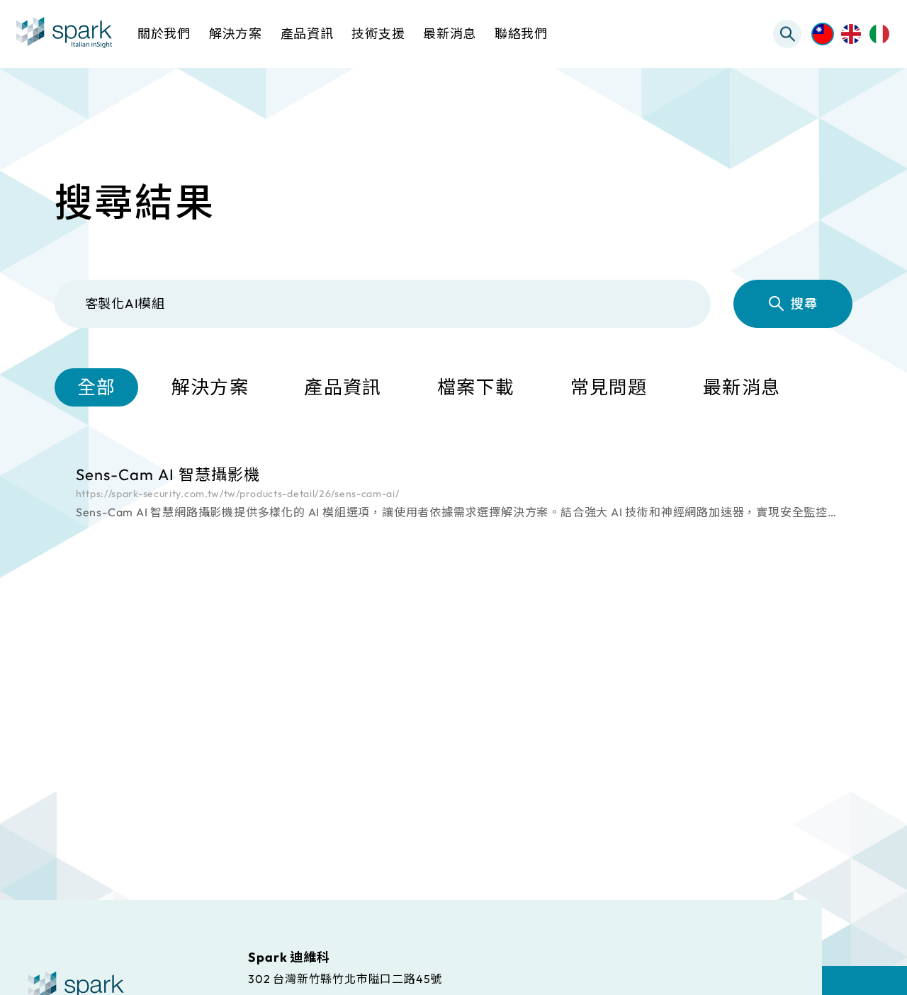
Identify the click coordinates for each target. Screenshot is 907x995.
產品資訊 (342, 387)
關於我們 (164, 33)
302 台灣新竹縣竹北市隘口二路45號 (345, 978)
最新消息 (741, 387)
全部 (96, 387)
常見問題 (609, 387)
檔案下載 (475, 387)
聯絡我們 (521, 33)
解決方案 (210, 387)
